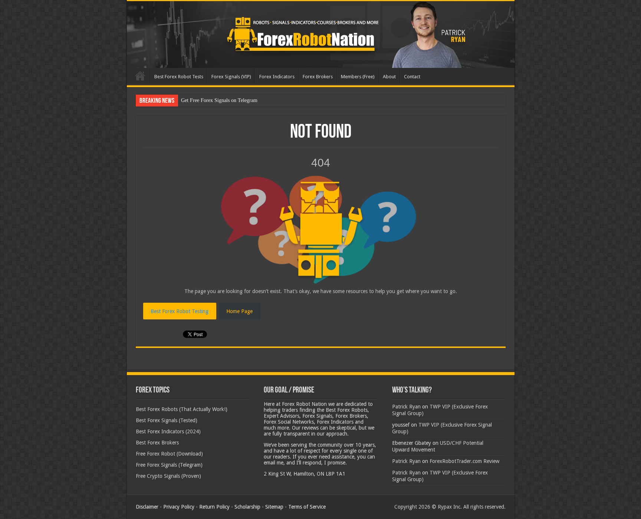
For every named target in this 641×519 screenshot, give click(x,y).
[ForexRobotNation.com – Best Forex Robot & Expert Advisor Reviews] (321, 34)
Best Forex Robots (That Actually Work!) (181, 409)
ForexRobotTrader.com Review (464, 461)
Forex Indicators (277, 76)
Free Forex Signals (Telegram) (169, 465)
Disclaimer (147, 507)
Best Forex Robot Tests (178, 76)
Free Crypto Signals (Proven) (168, 476)
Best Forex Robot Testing (179, 311)
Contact (412, 76)
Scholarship (247, 507)
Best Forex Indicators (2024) (168, 431)
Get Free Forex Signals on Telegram (219, 100)
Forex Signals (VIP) (231, 76)
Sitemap (274, 507)
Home (140, 75)
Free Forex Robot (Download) (169, 454)
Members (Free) (358, 76)
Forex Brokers (318, 76)
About (389, 76)
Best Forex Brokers (157, 443)
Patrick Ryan (406, 407)
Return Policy (214, 507)
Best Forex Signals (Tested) (166, 420)
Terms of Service (307, 507)
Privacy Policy (178, 507)
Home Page (239, 311)
